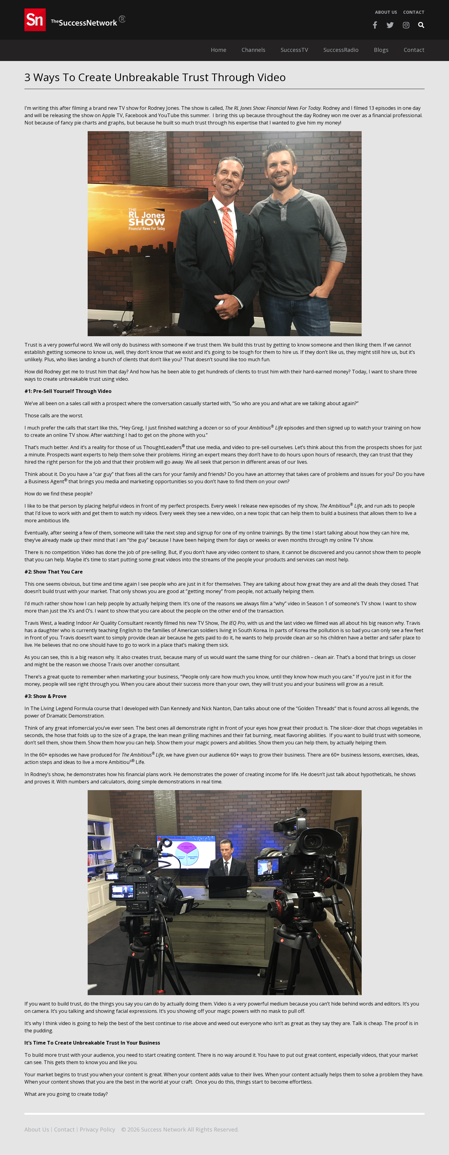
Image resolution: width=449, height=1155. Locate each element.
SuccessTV (294, 50)
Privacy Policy (97, 1129)
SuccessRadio (341, 50)
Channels (253, 50)
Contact (414, 12)
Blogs (381, 50)
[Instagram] (406, 25)
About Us (386, 12)
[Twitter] (390, 25)
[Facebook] (375, 25)
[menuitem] (218, 50)
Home (218, 50)
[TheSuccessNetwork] (74, 20)
